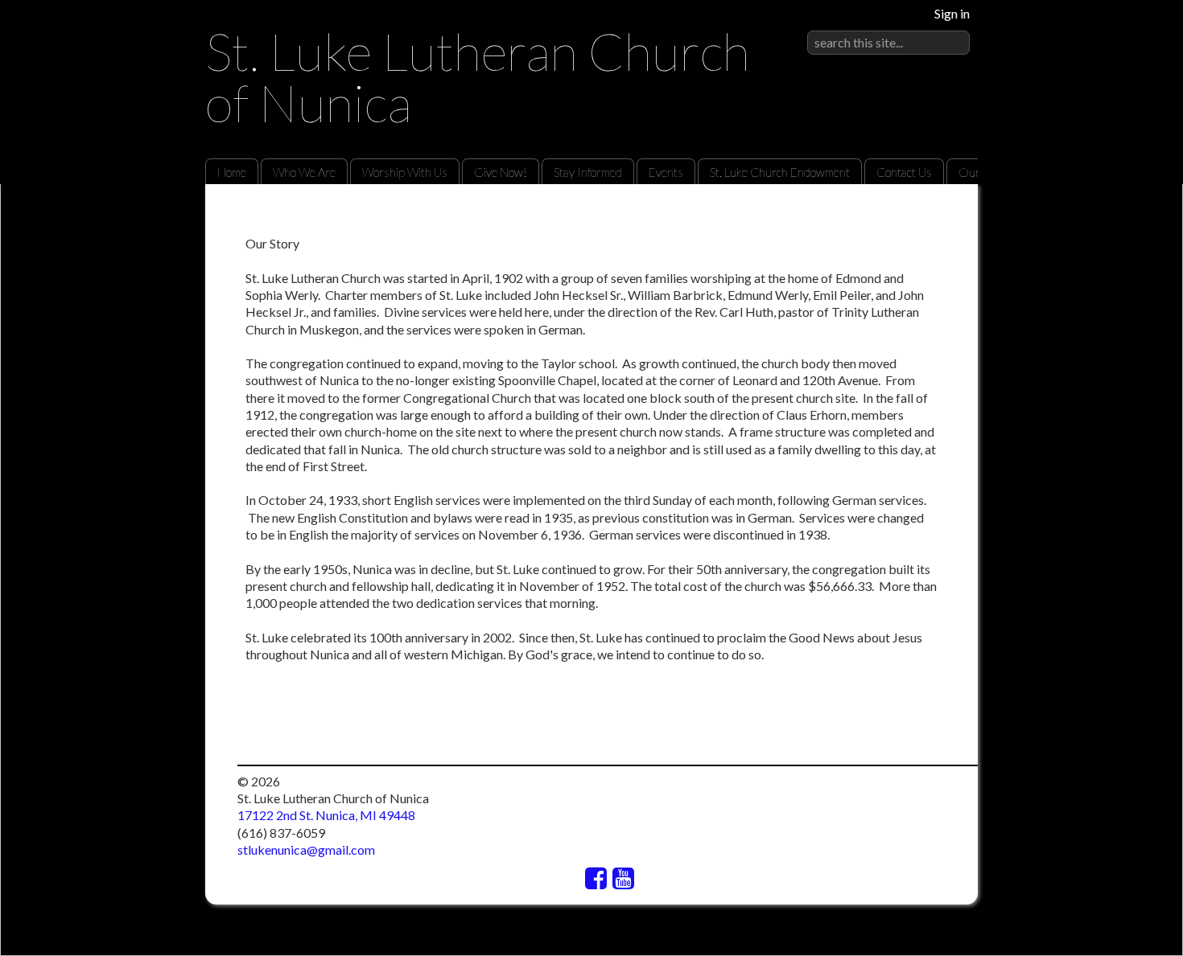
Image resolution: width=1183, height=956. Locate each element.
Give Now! (500, 172)
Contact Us (904, 172)
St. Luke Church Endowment (780, 172)
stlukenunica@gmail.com (306, 849)
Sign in (952, 13)
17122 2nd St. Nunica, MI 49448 (326, 815)
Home (231, 172)
